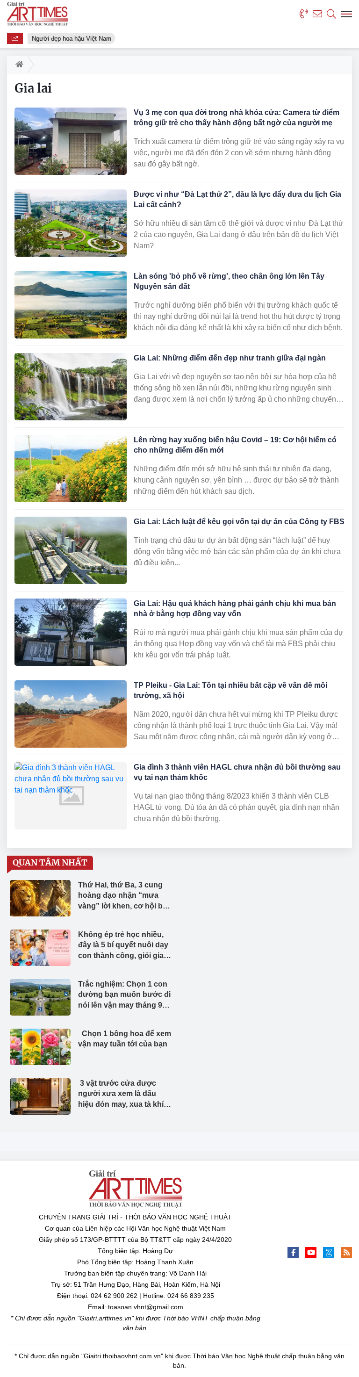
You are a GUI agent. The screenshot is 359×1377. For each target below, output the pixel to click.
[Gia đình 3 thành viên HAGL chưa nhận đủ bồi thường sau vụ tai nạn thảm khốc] (70, 795)
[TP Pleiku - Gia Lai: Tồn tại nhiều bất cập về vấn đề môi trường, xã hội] (70, 714)
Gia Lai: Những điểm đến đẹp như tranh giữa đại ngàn (230, 358)
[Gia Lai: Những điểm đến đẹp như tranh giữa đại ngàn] (70, 386)
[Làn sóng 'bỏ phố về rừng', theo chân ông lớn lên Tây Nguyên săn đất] (70, 305)
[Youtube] (310, 1252)
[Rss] (346, 1252)
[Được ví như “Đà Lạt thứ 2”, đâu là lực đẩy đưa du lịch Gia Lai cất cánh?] (70, 223)
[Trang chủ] (17, 64)
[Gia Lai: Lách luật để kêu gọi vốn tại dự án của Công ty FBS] (70, 550)
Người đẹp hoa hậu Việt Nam (70, 38)
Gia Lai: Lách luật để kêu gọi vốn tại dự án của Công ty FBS (239, 522)
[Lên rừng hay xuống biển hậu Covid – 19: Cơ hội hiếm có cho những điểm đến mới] (70, 468)
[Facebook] (293, 1252)
